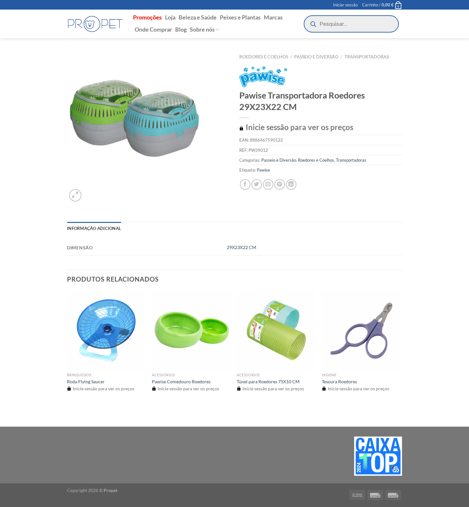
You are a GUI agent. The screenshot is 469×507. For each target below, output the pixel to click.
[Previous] (70, 415)
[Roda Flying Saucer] (106, 330)
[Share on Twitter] (256, 184)
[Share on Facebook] (245, 184)
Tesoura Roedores (339, 381)
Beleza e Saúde (198, 17)
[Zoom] (75, 195)
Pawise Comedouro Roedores (181, 381)
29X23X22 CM (241, 247)
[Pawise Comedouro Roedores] (191, 330)
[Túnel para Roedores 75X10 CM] (276, 330)
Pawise (263, 170)
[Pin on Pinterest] (279, 184)
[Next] (91, 192)
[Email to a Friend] (268, 184)
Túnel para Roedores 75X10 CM (268, 381)
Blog (181, 29)
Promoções (147, 17)
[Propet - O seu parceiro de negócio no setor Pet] (95, 24)
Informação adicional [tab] (94, 228)
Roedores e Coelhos (263, 56)
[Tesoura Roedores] (361, 330)
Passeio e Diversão (316, 56)
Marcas (273, 17)
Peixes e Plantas (240, 17)
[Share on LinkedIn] (291, 184)
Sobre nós (202, 29)
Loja (170, 17)
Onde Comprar (153, 29)
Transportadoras (367, 56)
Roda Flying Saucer (86, 381)
